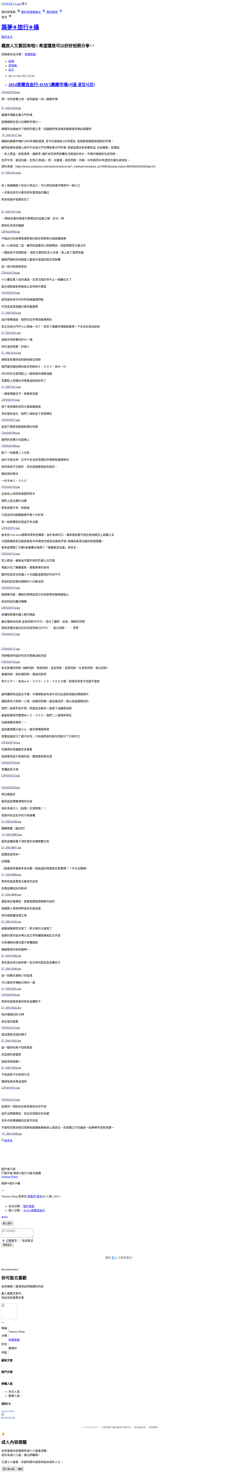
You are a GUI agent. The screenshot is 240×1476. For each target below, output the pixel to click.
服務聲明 (153, 1427)
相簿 (11, 61)
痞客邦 (31, 1196)
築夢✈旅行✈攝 (20, 27)
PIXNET (94, 1427)
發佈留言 (7, 1245)
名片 (11, 69)
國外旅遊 (28, 1206)
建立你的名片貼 (8, 1418)
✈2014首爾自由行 (34, 1210)
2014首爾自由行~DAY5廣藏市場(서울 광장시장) (51, 84)
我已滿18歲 (8, 1469)
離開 (20, 1469)
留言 (39, 1196)
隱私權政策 (139, 1427)
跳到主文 (7, 36)
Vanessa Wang (9, 1176)
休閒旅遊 (30, 54)
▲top (4, 1216)
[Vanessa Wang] (2, 1414)
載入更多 (7, 1223)
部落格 (12, 65)
